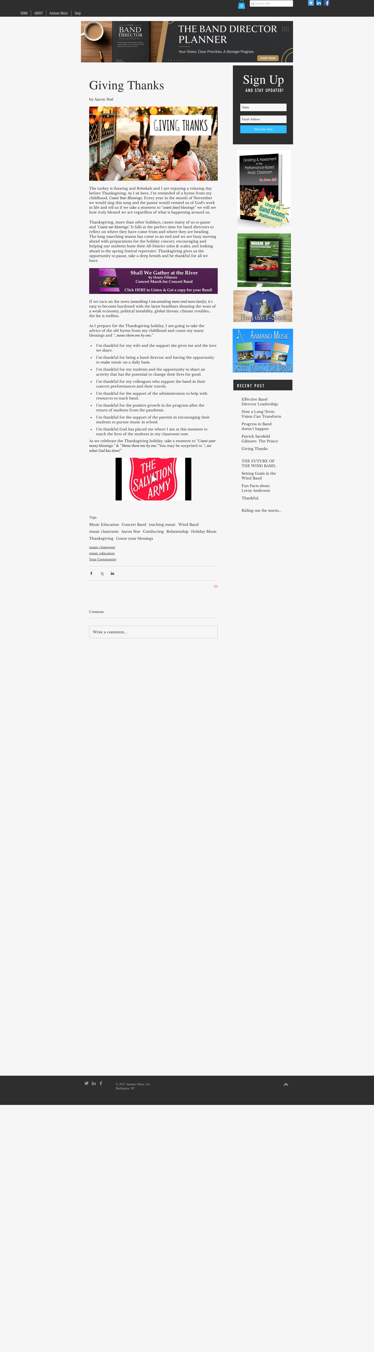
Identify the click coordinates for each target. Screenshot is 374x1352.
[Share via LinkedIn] (112, 573)
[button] (241, 4)
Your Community (102, 559)
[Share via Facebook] (91, 573)
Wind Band (188, 524)
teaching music (162, 524)
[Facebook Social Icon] (326, 3)
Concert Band (134, 524)
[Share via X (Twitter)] (102, 573)
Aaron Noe (130, 531)
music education (102, 553)
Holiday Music (204, 531)
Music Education (104, 524)
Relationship (177, 531)
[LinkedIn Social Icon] (319, 3)
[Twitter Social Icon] (311, 3)
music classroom (104, 531)
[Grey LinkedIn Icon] (94, 1083)
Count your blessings (134, 538)
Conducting (153, 531)
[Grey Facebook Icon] (101, 1083)
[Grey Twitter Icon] (86, 1083)
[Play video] (153, 479)
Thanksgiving (101, 538)
